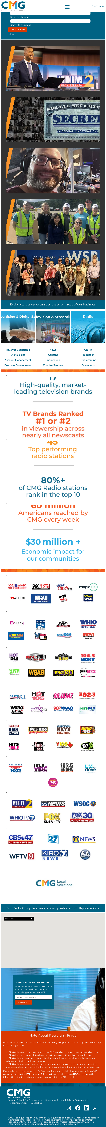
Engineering (53, 360)
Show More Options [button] (20, 25)
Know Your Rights (54, 1100)
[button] (53, 7)
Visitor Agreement (18, 1103)
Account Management (18, 360)
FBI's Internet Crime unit (39, 1074)
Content (53, 354)
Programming (88, 360)
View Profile (98, 6)
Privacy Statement (76, 1100)
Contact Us (36, 1103)
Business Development (18, 365)
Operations (88, 365)
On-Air (88, 349)
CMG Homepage (33, 1100)
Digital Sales (18, 354)
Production (88, 354)
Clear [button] (11, 34)
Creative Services (53, 365)
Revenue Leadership (18, 349)
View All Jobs (15, 1100)
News (53, 349)
